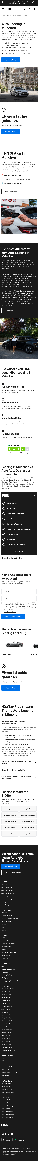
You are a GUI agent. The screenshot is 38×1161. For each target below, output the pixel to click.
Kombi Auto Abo (6, 1064)
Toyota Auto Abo (6, 1047)
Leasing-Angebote (11, 735)
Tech (2, 927)
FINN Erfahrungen (6, 915)
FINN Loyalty (5, 958)
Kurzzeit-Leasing (6, 899)
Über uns (4, 912)
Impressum (4, 972)
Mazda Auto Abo (6, 1018)
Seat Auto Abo (5, 1035)
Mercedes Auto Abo (7, 1021)
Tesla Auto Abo (6, 1044)
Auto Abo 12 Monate (7, 893)
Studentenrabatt (6, 955)
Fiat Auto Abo (5, 1000)
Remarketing (5, 905)
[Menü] (3, 9)
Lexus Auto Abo (6, 1015)
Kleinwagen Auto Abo (7, 1061)
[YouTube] (12, 1134)
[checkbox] (2, 603)
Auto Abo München (7, 1103)
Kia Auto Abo (5, 1012)
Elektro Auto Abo (6, 1089)
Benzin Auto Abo (6, 1083)
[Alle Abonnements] (35, 9)
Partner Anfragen (6, 921)
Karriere (3, 924)
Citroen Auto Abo (6, 997)
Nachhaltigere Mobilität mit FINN (11, 918)
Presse (3, 930)
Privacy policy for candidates (10, 981)
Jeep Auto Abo (5, 1009)
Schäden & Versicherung (8, 952)
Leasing (9, 15)
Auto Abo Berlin (6, 1100)
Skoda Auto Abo (6, 1038)
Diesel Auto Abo (6, 1086)
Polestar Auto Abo (6, 1032)
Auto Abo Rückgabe (7, 941)
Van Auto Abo (5, 1075)
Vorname (6, 591)
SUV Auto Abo (5, 1070)
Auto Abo (12, 482)
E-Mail (5, 598)
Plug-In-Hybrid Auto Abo (8, 1092)
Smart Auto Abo (6, 1041)
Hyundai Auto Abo (6, 1006)
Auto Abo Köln (5, 1108)
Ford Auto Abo (5, 1003)
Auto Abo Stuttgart (7, 1117)
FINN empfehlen (6, 938)
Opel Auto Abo (5, 1027)
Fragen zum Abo (6, 946)
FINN (3, 15)
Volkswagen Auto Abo (8, 1050)
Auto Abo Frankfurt (7, 1111)
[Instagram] (2, 1134)
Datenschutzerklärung (8, 969)
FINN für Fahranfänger (8, 943)
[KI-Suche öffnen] (24, 9)
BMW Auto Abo (6, 994)
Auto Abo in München (12, 274)
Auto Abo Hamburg (7, 1106)
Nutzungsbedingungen (8, 975)
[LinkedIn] (8, 1134)
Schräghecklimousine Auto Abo (10, 1072)
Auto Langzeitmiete (7, 896)
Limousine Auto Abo (7, 1067)
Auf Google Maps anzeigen (13, 183)
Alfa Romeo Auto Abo (7, 988)
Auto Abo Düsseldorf (7, 1114)
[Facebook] (5, 1134)
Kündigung (4, 978)
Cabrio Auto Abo (6, 1058)
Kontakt (3, 949)
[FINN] (19, 495)
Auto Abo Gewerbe (7, 887)
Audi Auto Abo (5, 991)
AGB (2, 966)
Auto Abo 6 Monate (7, 890)
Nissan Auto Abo (6, 1024)
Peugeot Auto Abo (6, 1029)
